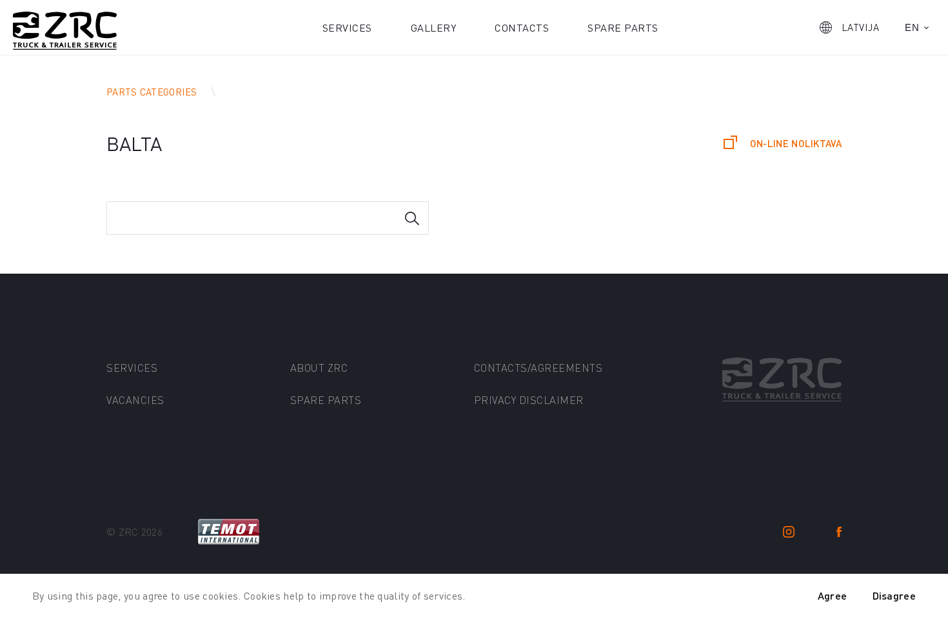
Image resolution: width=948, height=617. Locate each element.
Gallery (434, 27)
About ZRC (319, 367)
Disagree (894, 595)
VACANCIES (135, 400)
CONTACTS (522, 27)
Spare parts (623, 27)
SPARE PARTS (326, 400)
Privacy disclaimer (529, 400)
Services (347, 27)
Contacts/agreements (538, 367)
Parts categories (151, 91)
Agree (832, 595)
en (912, 27)
